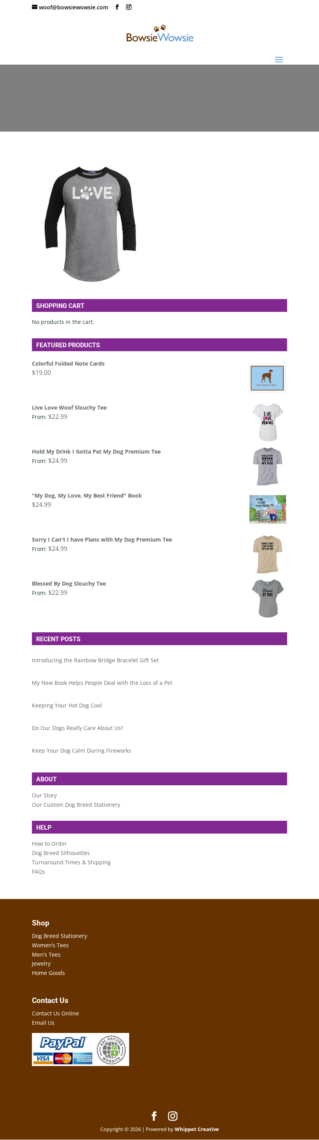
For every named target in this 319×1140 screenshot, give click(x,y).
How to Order (49, 843)
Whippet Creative (197, 1129)
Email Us (43, 1022)
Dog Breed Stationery (59, 935)
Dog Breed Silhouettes (61, 853)
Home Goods (48, 972)
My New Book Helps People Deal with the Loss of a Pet (102, 682)
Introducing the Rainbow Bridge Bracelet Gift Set (95, 660)
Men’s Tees (46, 954)
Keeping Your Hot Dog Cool (67, 705)
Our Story (44, 795)
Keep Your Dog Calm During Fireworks (81, 750)
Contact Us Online (55, 1013)
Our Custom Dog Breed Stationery (76, 804)
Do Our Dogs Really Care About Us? (77, 728)
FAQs (38, 871)
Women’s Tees (50, 945)
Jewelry (41, 963)
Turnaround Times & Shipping (71, 862)
